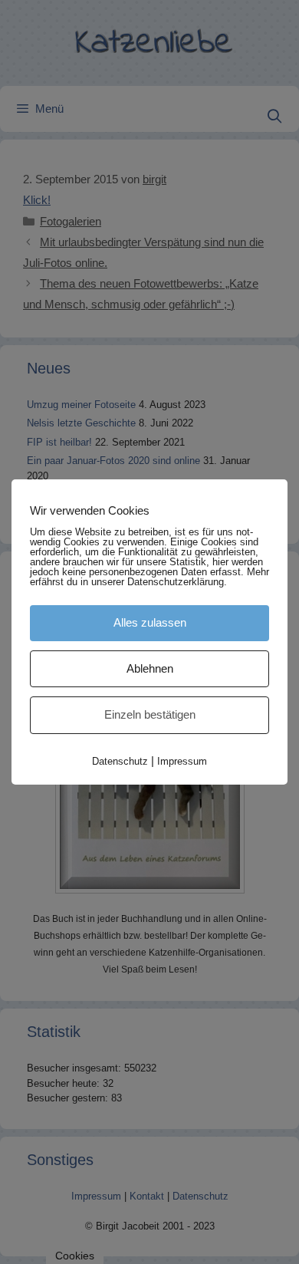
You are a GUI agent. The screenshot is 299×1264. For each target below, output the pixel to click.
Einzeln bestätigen (150, 714)
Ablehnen (150, 668)
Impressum (182, 761)
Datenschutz (120, 761)
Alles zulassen (149, 622)
